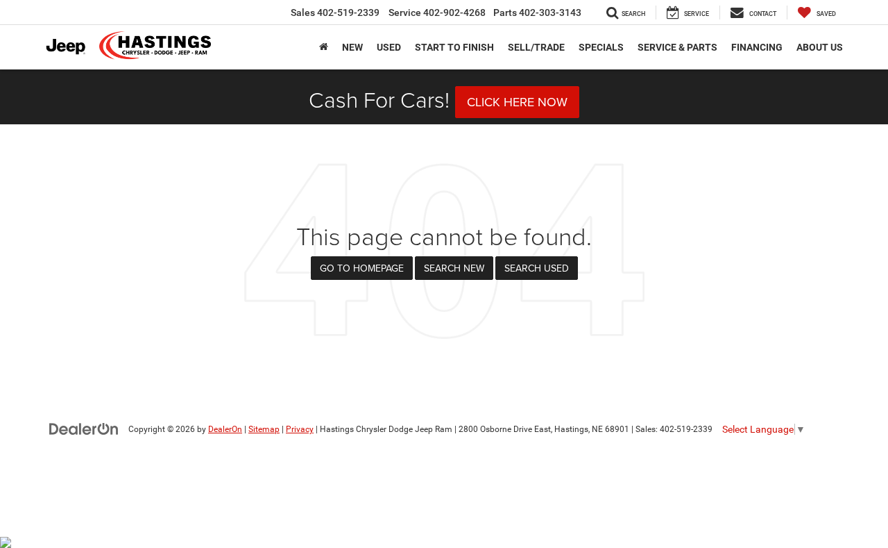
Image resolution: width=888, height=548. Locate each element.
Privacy (300, 429)
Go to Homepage (362, 268)
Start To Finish (454, 47)
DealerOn (225, 429)
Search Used (536, 268)
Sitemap (264, 429)
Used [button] (389, 47)
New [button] (352, 47)
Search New (454, 268)
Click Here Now (517, 101)
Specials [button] (601, 47)
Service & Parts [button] (677, 47)
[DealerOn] (84, 428)
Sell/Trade (536, 47)
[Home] (323, 47)
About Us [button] (819, 47)
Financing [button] (757, 47)
